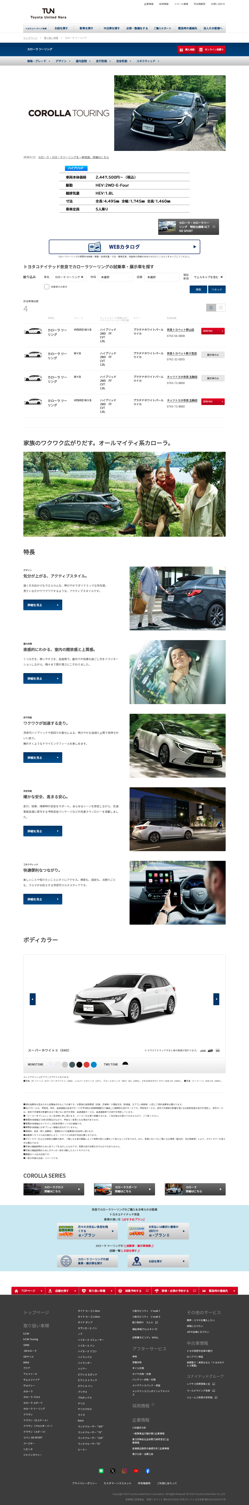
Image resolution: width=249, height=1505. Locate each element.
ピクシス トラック (87, 1380)
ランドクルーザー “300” (90, 1426)
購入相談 (190, 49)
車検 (135, 1356)
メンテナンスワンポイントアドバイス (151, 1392)
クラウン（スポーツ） (35, 1431)
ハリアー (82, 1368)
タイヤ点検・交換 (141, 1373)
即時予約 (208, 330)
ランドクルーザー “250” (90, 1437)
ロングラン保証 (195, 1356)
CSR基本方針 (139, 1427)
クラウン (28, 1414)
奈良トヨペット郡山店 (180, 329)
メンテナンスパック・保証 (146, 1385)
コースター (29, 1443)
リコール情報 (181, 4)
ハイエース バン (86, 1345)
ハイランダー (85, 1362)
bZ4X (26, 1333)
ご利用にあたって (167, 1483)
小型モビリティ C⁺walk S (146, 1316)
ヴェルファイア (31, 1379)
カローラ (28, 1391)
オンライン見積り (214, 49)
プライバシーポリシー (84, 1483)
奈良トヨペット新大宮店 (182, 353)
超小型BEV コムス (142, 1322)
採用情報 (163, 4)
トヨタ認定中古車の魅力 (199, 1350)
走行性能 (101, 61)
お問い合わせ (218, 4)
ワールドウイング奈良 (198, 1390)
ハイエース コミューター (91, 1339)
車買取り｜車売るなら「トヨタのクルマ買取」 (205, 1364)
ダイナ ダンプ (85, 1322)
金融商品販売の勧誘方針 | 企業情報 (150, 1448)
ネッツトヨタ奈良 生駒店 (182, 377)
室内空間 (81, 61)
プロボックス (85, 1397)
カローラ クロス (31, 1397)
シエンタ (28, 1449)
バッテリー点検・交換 (144, 1379)
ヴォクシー (29, 1385)
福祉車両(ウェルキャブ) (144, 1329)
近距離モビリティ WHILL (145, 1337)
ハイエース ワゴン (88, 1351)
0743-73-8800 (176, 383)
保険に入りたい (195, 1326)
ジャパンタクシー (32, 1454)
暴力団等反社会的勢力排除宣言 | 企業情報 (150, 1440)
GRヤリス (28, 1356)
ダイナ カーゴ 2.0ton (89, 1316)
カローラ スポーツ (33, 1402)
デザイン (61, 61)
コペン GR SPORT (32, 1437)
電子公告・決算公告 (142, 1454)
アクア (26, 1368)
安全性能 (121, 61)
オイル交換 (138, 1368)
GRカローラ (30, 1350)
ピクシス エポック (87, 1374)
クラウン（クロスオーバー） (38, 1425)
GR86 (26, 1345)
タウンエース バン (87, 1328)
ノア (80, 1333)
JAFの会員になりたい (198, 1331)
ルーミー (82, 1449)
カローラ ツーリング (39, 49)
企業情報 (148, 4)
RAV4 (80, 1420)
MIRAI (26, 1362)
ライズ (81, 1414)
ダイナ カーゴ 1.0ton (89, 1310)
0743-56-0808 (176, 336)
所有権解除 (199, 4)
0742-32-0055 (176, 359)
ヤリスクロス (85, 1409)
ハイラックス (85, 1357)
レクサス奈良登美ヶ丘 (198, 1383)
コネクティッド (146, 61)
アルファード (30, 1373)
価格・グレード (36, 61)
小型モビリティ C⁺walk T (146, 1310)
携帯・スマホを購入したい (201, 1320)
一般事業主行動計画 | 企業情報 (148, 1433)
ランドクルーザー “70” (90, 1432)
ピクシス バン (85, 1385)
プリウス (82, 1391)
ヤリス (81, 1403)
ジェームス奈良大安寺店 (199, 1397)
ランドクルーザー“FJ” (89, 1443)
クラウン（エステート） (36, 1420)
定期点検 (137, 1362)
